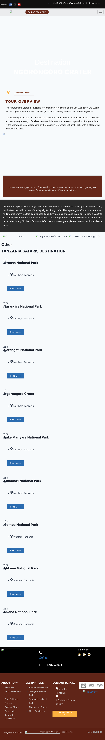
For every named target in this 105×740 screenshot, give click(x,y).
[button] (6, 236)
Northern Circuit (22, 92)
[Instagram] (15, 4)
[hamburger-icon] (100, 12)
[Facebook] (10, 4)
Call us (44, 657)
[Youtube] (19, 4)
